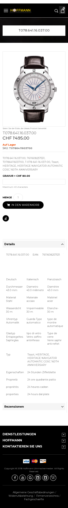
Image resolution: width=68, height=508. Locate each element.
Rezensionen (14, 406)
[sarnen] (45, 478)
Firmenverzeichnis (47, 495)
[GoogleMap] (30, 478)
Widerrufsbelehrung (21, 495)
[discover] (25, 461)
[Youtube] (22, 478)
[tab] (34, 244)
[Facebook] (15, 478)
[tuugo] (38, 478)
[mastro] (42, 461)
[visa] (34, 461)
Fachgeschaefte (34, 499)
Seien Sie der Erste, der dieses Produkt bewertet (24, 128)
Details (9, 244)
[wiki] (53, 478)
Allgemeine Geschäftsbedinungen (33, 492)
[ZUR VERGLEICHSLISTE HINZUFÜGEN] (6, 218)
